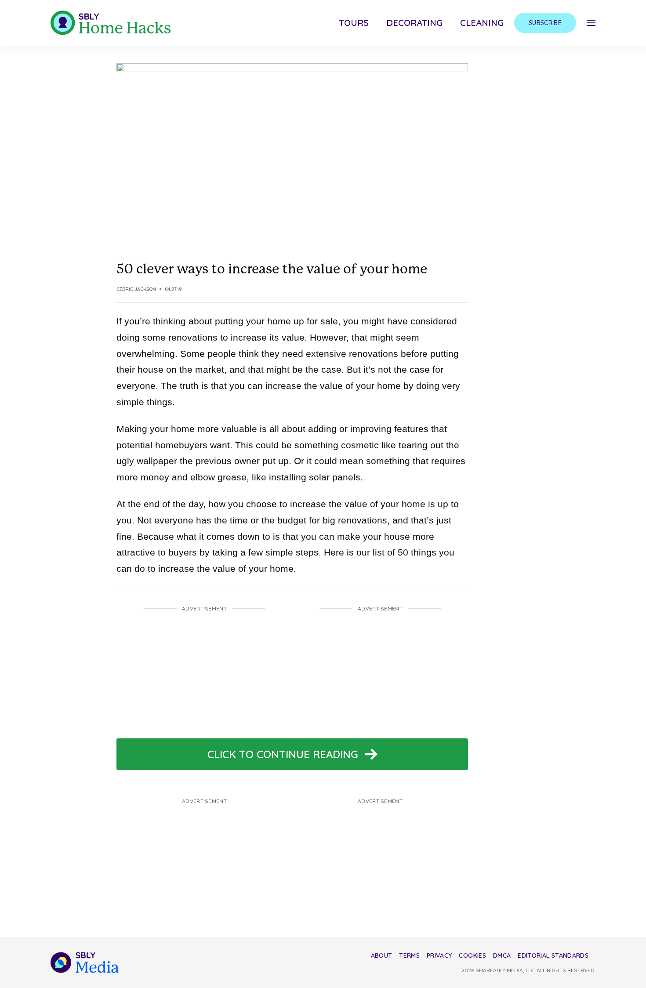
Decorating (414, 22)
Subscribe (545, 23)
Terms (409, 955)
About (381, 955)
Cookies (472, 955)
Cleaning (482, 22)
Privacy (439, 955)
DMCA (502, 955)
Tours (354, 22)
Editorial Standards (553, 955)
